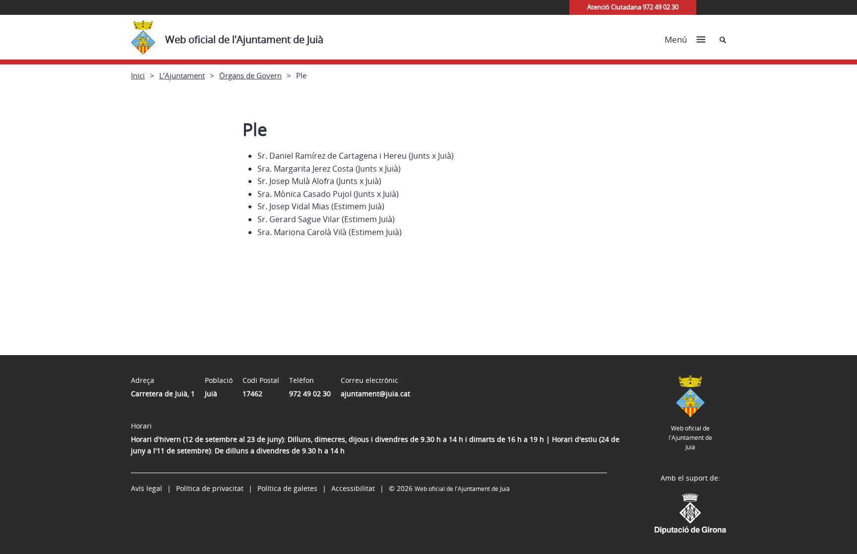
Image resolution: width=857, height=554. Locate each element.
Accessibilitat (353, 488)
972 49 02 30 (310, 393)
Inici (138, 75)
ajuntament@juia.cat (375, 393)
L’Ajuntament (182, 75)
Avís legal (146, 488)
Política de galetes (287, 488)
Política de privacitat (210, 488)
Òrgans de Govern (250, 75)
